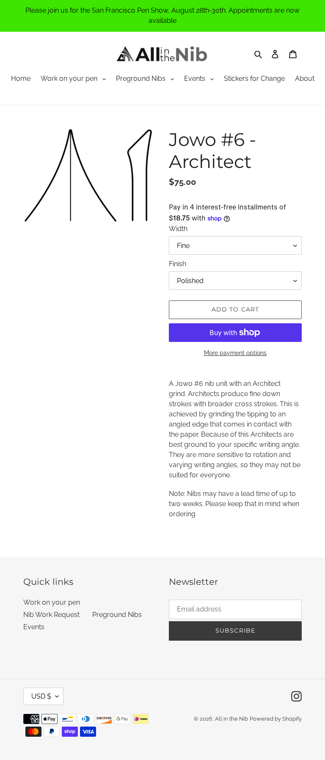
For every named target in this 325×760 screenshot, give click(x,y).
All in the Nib (231, 719)
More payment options (235, 353)
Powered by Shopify (276, 719)
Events (194, 78)
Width (178, 229)
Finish (177, 264)
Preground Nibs (140, 78)
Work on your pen (69, 78)
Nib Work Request (51, 615)
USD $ (41, 696)
